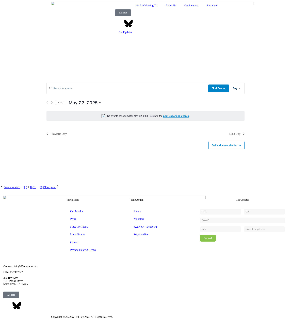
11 (34, 187)
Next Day (234, 134)
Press (73, 218)
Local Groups (77, 234)
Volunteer (139, 218)
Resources (212, 5)
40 (41, 187)
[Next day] (52, 102)
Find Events (218, 88)
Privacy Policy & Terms (83, 249)
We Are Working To (146, 5)
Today (60, 102)
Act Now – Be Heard (145, 226)
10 (31, 187)
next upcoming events (176, 115)
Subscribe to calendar (224, 145)
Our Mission (77, 211)
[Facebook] (119, 23)
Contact (74, 242)
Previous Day (59, 134)
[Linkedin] (146, 23)
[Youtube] (156, 23)
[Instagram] (137, 23)
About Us (171, 5)
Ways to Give (141, 234)
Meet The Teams (79, 226)
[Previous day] (47, 102)
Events (137, 211)
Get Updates (125, 32)
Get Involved (191, 5)
